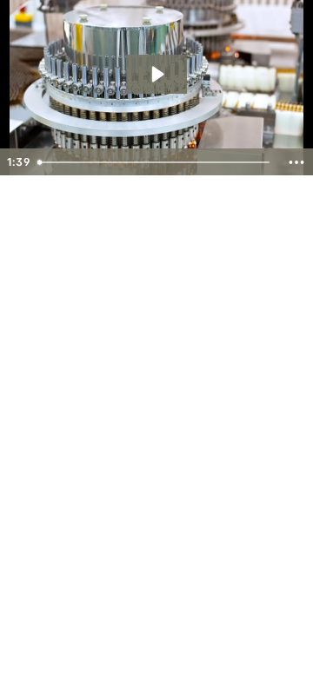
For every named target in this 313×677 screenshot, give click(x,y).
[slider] (155, 162)
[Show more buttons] (296, 162)
